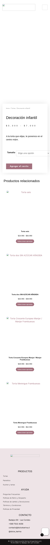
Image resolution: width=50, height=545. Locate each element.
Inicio (8, 108)
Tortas (13, 108)
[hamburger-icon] (45, 7)
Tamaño (11, 152)
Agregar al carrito (19, 166)
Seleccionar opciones (25, 241)
